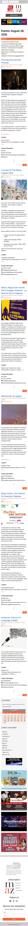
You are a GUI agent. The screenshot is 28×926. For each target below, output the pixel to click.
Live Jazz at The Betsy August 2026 (11, 44)
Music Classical (6, 750)
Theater (5, 752)
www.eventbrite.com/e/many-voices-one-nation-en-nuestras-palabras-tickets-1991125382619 (15, 602)
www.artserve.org (8, 687)
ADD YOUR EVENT (14, 1)
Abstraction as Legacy (7, 50)
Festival (5, 741)
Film (4, 743)
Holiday (4, 745)
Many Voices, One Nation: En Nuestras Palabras (12, 53)
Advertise (17, 888)
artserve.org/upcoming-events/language (15, 685)
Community (6, 736)
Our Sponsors (18, 890)
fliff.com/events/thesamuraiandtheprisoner (15, 155)
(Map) (3, 144)
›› (17, 710)
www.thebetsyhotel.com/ (10, 274)
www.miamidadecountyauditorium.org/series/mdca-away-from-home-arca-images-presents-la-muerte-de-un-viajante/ (15, 383)
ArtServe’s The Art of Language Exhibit (12, 56)
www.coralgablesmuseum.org (11, 604)
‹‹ (10, 710)
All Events (4, 732)
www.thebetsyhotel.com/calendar (12, 272)
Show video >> (5, 134)
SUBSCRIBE (5, 1)
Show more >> (5, 459)
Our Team (17, 885)
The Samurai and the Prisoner (10, 42)
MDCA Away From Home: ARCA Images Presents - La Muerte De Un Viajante (12, 47)
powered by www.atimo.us (14, 924)
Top (25, 165)
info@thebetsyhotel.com (10, 270)
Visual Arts (6, 754)
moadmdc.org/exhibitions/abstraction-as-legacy (15, 480)
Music (4, 747)
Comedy (5, 734)
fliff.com (5, 157)
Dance (4, 738)
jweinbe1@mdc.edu (8, 478)
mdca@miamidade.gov (9, 381)
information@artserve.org (10, 683)
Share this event (7, 66)
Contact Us (18, 883)
